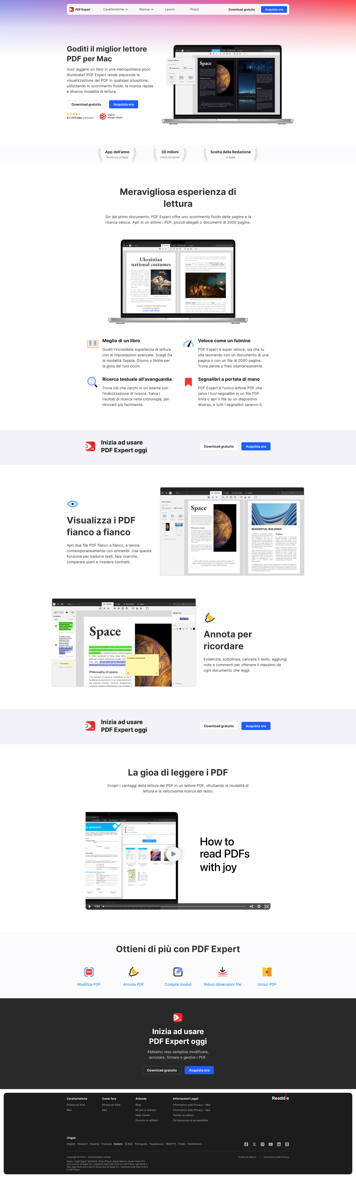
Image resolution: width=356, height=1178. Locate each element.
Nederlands (195, 1143)
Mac (69, 1109)
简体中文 (171, 1143)
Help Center (143, 1115)
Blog (138, 1104)
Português (141, 1143)
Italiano (118, 1143)
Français (106, 1143)
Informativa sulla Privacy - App (191, 1109)
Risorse (144, 9)
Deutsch (83, 1143)
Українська (156, 1143)
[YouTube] (270, 1144)
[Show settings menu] (259, 906)
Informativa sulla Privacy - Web (192, 1104)
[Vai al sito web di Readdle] (280, 1096)
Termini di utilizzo (183, 1115)
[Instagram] (262, 1144)
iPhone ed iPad (76, 1104)
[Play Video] (89, 906)
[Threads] (287, 1144)
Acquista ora (274, 9)
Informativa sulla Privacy (276, 1157)
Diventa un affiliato (147, 1120)
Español (94, 1143)
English (71, 1143)
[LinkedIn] (279, 1144)
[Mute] (251, 906)
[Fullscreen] (267, 906)
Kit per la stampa (146, 1109)
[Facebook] (246, 1144)
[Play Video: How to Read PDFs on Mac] (173, 854)
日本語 (129, 1143)
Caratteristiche (113, 9)
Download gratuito (242, 9)
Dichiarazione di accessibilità (190, 1120)
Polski (181, 1143)
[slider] (174, 906)
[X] (254, 1144)
